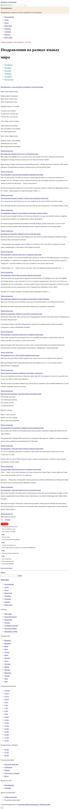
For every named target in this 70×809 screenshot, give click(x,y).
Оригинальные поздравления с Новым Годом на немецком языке (22, 428)
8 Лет (6, 711)
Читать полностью (7, 151)
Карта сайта (8, 37)
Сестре (6, 652)
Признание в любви (10, 631)
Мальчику (7, 673)
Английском (8, 65)
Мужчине (7, 643)
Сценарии (7, 32)
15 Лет (6, 732)
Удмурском (8, 76)
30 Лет (6, 755)
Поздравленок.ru (6, 8)
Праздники (8, 614)
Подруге (7, 658)
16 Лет (6, 735)
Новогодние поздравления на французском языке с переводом (21, 373)
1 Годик (7, 690)
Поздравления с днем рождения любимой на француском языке (22, 175)
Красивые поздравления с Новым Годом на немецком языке (21, 234)
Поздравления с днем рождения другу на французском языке (21, 254)
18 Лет (6, 740)
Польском (7, 71)
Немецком (7, 68)
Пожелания (8, 26)
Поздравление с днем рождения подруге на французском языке (22, 334)
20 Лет (6, 749)
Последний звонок (10, 617)
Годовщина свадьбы (11, 625)
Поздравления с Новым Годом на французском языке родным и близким (25, 299)
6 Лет (6, 705)
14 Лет (6, 729)
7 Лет (6, 708)
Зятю (6, 681)
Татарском (7, 74)
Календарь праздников (6, 568)
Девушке (7, 664)
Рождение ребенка (10, 628)
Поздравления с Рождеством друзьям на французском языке (21, 275)
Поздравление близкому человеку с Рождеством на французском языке (24, 198)
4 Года (6, 699)
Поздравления (9, 17)
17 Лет (6, 738)
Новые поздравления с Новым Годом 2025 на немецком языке (21, 314)
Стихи (6, 20)
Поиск (3, 573)
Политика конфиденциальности (28, 804)
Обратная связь (45, 804)
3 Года (6, 696)
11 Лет (6, 720)
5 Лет (6, 702)
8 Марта (7, 770)
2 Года (6, 693)
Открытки (7, 29)
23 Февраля (8, 767)
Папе (6, 649)
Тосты (6, 23)
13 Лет (6, 726)
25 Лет (6, 752)
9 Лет (6, 714)
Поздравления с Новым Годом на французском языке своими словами (24, 213)
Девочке (7, 670)
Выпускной (8, 620)
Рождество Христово (11, 764)
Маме (6, 646)
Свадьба (7, 623)
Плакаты (7, 35)
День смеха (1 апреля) (11, 773)
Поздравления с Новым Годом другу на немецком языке (19, 154)
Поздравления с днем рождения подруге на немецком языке (21, 490)
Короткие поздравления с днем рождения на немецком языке (21, 394)
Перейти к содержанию (8, 2)
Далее (8, 520)
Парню (6, 667)
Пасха (6, 776)
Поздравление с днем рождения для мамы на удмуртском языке (22, 87)
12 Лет (6, 723)
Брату (6, 655)
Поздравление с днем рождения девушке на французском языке (22, 449)
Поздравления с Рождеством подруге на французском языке (21, 469)
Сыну (6, 679)
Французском (8, 79)
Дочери (6, 676)
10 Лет (6, 717)
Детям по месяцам (10, 797)
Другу (6, 661)
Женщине (7, 640)
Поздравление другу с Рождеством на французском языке (20, 355)
